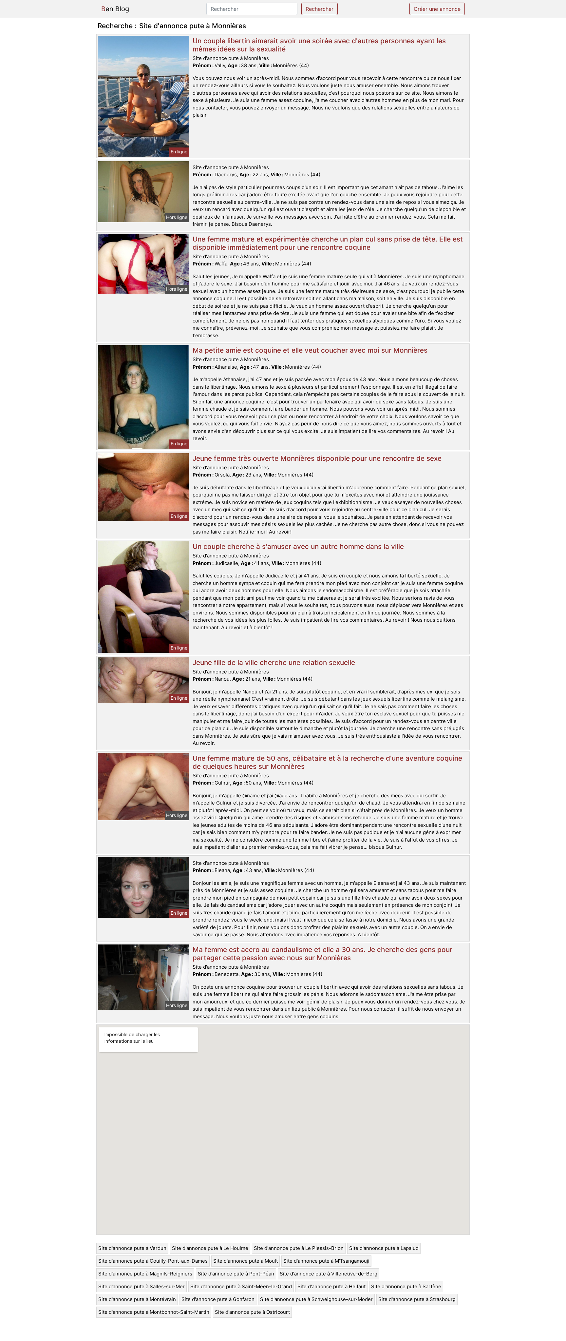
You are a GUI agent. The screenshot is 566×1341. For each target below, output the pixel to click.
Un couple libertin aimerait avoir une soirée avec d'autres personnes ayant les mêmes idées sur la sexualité (319, 45)
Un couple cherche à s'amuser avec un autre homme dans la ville (298, 546)
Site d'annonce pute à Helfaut (331, 1286)
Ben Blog (115, 9)
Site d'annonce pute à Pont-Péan (236, 1274)
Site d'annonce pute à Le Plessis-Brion (299, 1248)
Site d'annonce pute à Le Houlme (210, 1248)
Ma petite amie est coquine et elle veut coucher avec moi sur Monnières (310, 350)
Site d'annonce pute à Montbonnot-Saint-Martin (153, 1312)
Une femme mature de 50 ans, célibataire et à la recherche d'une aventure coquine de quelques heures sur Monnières (327, 762)
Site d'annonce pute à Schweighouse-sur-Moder (316, 1299)
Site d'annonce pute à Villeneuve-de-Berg (328, 1274)
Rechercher (319, 9)
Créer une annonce (437, 9)
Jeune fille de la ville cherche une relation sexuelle (274, 662)
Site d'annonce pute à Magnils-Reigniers (145, 1274)
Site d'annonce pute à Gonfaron (218, 1299)
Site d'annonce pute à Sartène (406, 1286)
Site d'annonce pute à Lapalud (384, 1248)
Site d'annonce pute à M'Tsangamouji (326, 1261)
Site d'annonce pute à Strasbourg (417, 1299)
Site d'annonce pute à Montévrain (137, 1299)
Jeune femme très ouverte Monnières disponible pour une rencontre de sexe (317, 458)
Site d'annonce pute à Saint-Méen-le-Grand (241, 1286)
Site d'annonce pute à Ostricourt (252, 1312)
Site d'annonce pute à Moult (245, 1261)
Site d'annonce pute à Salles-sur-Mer (141, 1286)
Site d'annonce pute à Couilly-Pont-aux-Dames (153, 1261)
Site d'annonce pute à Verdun (132, 1248)
